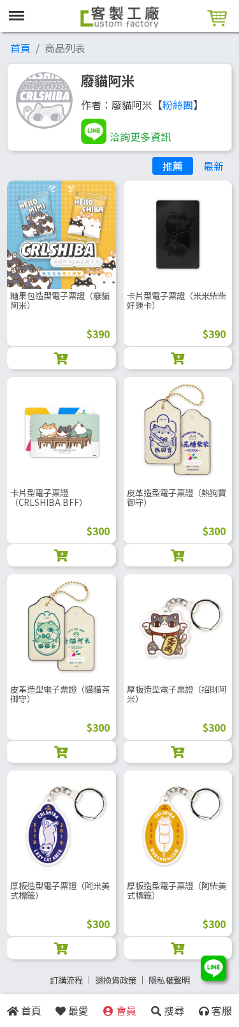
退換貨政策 (115, 980)
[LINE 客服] (213, 969)
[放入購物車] (61, 358)
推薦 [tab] (173, 166)
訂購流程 (66, 980)
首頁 (20, 47)
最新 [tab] (213, 166)
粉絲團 (178, 104)
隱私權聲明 (169, 980)
